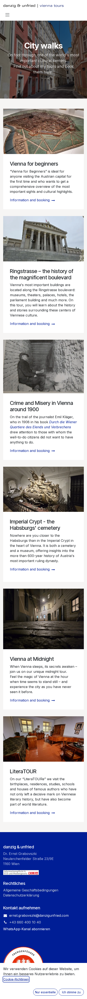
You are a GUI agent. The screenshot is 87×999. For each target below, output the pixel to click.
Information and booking (30, 200)
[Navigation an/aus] (7, 14)
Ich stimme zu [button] (71, 992)
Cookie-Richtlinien (16, 979)
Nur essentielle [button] (45, 992)
